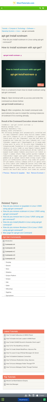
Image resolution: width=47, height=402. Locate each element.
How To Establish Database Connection (18, 356)
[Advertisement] (23, 17)
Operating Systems (8, 31)
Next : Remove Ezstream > (36, 173)
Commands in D (10, 255)
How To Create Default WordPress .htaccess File (21, 349)
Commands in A (10, 244)
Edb (7, 282)
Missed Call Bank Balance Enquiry (17, 381)
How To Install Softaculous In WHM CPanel (19, 335)
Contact (42, 395)
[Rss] (29, 395)
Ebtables (8, 272)
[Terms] (33, 395)
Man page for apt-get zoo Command (17, 233)
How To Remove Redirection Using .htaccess (20, 360)
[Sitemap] (26, 395)
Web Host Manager (12, 384)
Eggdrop (8, 292)
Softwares (30, 28)
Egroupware (10, 295)
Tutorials (5, 28)
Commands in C (10, 251)
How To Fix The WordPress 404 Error (17, 346)
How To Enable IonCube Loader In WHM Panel (20, 338)
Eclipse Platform (11, 275)
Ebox (7, 269)
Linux (18, 31)
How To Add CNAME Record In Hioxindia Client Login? (23, 342)
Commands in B (10, 248)
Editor (8, 285)
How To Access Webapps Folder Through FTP (20, 363)
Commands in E (10, 258)
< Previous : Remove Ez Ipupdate (13, 173)
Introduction (8, 241)
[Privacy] (37, 395)
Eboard (8, 265)
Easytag (8, 262)
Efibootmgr (9, 289)
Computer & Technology (17, 28)
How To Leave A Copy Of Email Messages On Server (22, 353)
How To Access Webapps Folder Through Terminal (22, 367)
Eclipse (8, 279)
